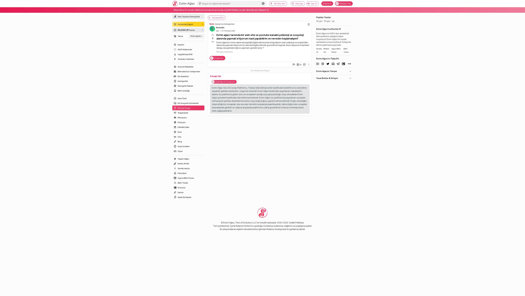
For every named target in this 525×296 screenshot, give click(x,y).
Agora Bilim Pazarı (336, 50)
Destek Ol (319, 50)
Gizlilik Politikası (296, 222)
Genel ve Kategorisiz (224, 24)
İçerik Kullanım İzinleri (240, 225)
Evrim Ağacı (228, 222)
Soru (212, 24)
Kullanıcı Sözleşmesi (276, 229)
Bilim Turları (346, 50)
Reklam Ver (326, 50)
